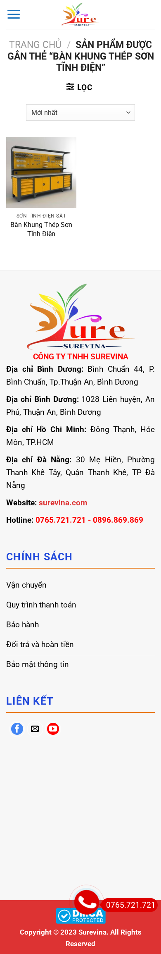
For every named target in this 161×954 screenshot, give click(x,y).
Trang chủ (35, 44)
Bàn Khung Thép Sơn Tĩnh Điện (41, 229)
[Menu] (13, 14)
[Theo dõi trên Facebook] (17, 729)
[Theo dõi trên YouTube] (53, 729)
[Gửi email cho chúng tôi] (35, 729)
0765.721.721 (131, 905)
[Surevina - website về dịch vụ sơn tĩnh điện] (80, 14)
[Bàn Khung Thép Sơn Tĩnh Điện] (41, 172)
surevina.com (63, 502)
